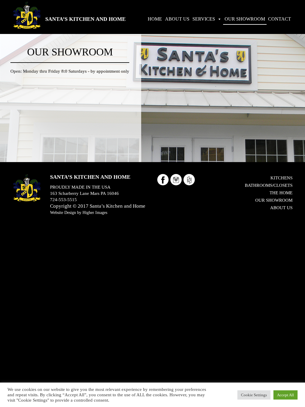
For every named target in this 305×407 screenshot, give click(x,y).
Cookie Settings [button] (254, 395)
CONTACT (279, 18)
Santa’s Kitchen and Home (85, 19)
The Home (281, 192)
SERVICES (203, 18)
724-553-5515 (63, 199)
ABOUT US (177, 18)
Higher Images (95, 212)
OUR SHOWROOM (245, 18)
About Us (281, 207)
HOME (155, 18)
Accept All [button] (285, 395)
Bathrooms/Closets (268, 185)
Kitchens (281, 177)
